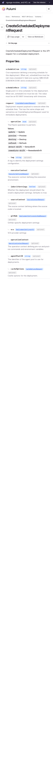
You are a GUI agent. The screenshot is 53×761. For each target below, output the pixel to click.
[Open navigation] (49, 9)
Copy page (14, 37)
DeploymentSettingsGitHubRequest (32, 216)
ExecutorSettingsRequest (19, 174)
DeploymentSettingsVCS (25, 229)
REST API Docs (27, 17)
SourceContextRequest (35, 199)
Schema (38, 17)
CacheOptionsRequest (34, 269)
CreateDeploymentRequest (25, 103)
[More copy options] (23, 37)
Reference (16, 17)
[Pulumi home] (9, 9)
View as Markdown (35, 37)
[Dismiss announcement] (49, 2)
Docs (8, 17)
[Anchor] (24, 30)
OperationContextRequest (19, 243)
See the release (39, 2)
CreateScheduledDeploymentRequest (21, 20)
